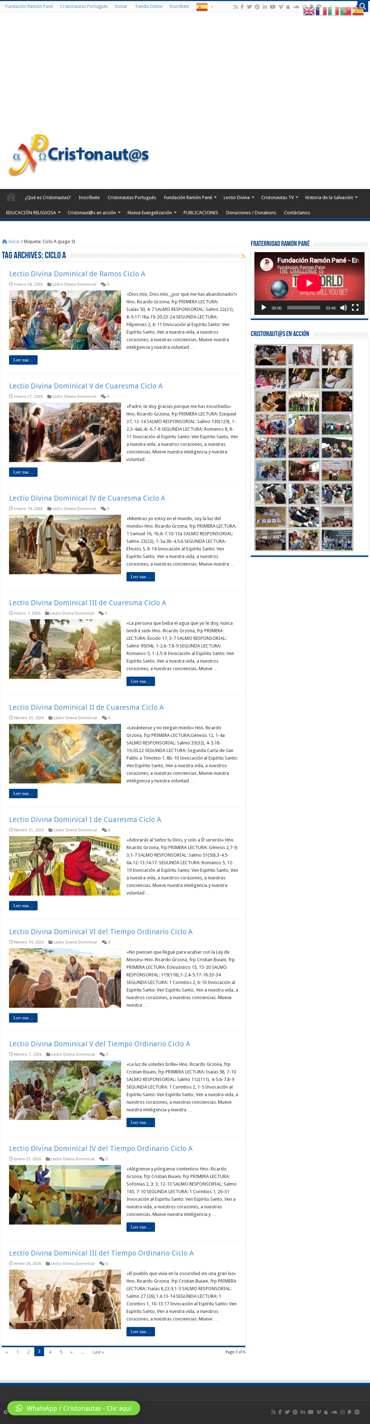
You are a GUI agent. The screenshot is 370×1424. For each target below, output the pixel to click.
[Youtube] (272, 7)
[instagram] (342, 1412)
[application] (309, 283)
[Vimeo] (281, 7)
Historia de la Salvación (329, 197)
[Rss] (235, 7)
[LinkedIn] (265, 7)
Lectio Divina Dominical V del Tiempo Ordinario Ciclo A (99, 1044)
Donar (121, 6)
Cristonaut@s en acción (92, 212)
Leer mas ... (23, 359)
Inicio (13, 241)
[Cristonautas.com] (79, 153)
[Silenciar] (343, 307)
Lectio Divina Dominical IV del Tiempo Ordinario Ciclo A (101, 1148)
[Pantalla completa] (355, 307)
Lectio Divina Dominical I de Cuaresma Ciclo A (85, 819)
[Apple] (288, 7)
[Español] (204, 6)
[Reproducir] (263, 307)
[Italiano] (334, 11)
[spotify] (357, 1412)
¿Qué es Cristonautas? (48, 197)
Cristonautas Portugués (84, 6)
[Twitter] (249, 7)
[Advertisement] (185, 73)
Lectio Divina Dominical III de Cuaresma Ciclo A (87, 602)
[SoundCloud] (296, 7)
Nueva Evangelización (150, 212)
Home (11, 196)
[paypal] (349, 1412)
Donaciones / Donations (251, 212)
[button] (73, 1408)
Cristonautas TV (277, 197)
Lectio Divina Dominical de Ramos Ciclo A (77, 273)
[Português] (346, 11)
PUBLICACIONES (201, 212)
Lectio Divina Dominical (74, 284)
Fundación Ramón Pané (29, 6)
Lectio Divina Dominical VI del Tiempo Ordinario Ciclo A (101, 931)
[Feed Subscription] (243, 256)
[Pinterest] (257, 7)
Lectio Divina (237, 197)
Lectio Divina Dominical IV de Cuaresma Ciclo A (87, 498)
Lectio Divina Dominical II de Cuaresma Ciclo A (86, 707)
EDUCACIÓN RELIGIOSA (31, 212)
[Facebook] (242, 7)
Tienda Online (148, 6)
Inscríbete (179, 6)
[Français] (321, 11)
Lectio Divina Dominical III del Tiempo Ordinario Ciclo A (101, 1253)
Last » (98, 1352)
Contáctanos (297, 212)
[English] (309, 11)
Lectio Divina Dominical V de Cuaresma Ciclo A (86, 386)
